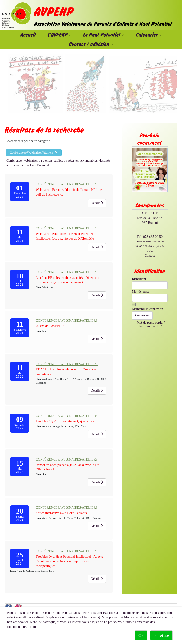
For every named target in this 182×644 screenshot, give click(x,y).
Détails (96, 203)
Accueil (28, 35)
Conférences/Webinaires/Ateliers (32, 152)
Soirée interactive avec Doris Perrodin (61, 513)
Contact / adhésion (89, 44)
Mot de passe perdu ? (151, 322)
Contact (150, 255)
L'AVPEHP (58, 35)
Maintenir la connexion (147, 309)
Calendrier (147, 35)
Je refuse (161, 635)
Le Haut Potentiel (101, 35)
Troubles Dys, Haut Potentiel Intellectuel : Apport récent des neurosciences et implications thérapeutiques (69, 561)
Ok (141, 635)
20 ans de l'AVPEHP (50, 326)
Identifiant (139, 279)
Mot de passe (140, 291)
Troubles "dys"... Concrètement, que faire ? (65, 421)
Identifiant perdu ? (149, 326)
